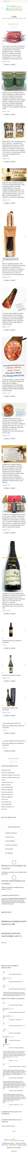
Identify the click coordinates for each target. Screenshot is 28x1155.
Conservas (3, 901)
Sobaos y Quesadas (6, 806)
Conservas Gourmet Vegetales (9, 777)
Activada (18, 1147)
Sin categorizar (5, 804)
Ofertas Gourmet (5, 789)
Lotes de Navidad (5, 787)
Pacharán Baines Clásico (11, 675)
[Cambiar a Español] (14, 1151)
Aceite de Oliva (5, 770)
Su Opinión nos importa (11, 845)
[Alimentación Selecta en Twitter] (14, 955)
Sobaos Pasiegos (17, 899)
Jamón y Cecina (5, 784)
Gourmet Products (6, 782)
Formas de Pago (9, 837)
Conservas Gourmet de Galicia (9, 775)
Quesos (3, 799)
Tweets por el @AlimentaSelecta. (8, 1126)
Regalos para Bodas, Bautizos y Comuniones (13, 902)
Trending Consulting (21, 1145)
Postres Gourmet (6, 792)
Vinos (2, 809)
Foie (2, 780)
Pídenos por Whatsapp (14, 9)
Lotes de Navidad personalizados (13, 901)
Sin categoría (4, 802)
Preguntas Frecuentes (11, 833)
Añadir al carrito (9, 64)
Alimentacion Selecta (9, 1143)
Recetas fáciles (9, 849)
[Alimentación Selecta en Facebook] (14, 949)
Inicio (4, 18)
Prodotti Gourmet (6, 794)
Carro (6, 1)
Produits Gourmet (6, 797)
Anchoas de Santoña (6, 772)
